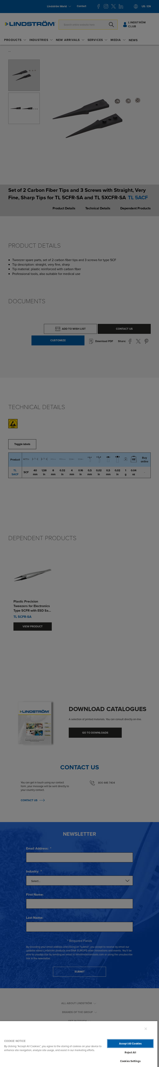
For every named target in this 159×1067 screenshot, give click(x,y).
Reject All (130, 1052)
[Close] (145, 1028)
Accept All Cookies (130, 1044)
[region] (78, 1044)
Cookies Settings (130, 1061)
